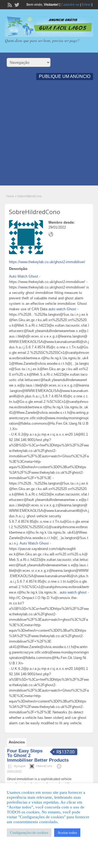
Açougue (20, 766)
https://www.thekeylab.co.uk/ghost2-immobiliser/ (47, 262)
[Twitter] (16, 4)
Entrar (86, 5)
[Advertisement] (49, 136)
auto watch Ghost (62, 309)
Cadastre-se (70, 5)
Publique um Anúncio (64, 76)
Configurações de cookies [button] (29, 833)
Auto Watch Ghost (23, 276)
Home (10, 196)
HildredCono (44, 766)
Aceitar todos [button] (67, 833)
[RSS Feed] (9, 4)
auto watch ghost (73, 592)
